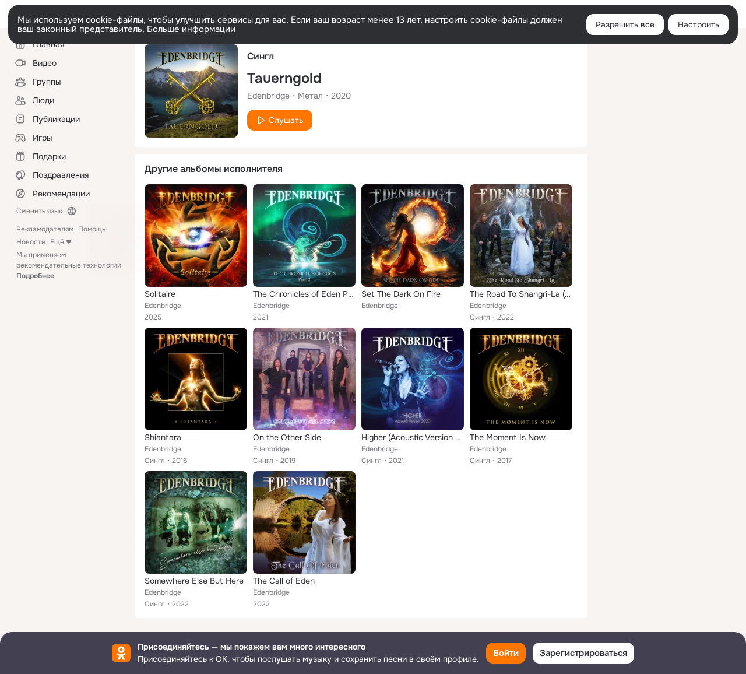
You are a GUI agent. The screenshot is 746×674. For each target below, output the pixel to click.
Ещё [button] (57, 242)
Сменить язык (39, 211)
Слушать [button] (286, 120)
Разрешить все (625, 24)
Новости (30, 242)
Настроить (698, 24)
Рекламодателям (44, 229)
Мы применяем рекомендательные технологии (68, 265)
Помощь (91, 229)
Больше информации (191, 29)
